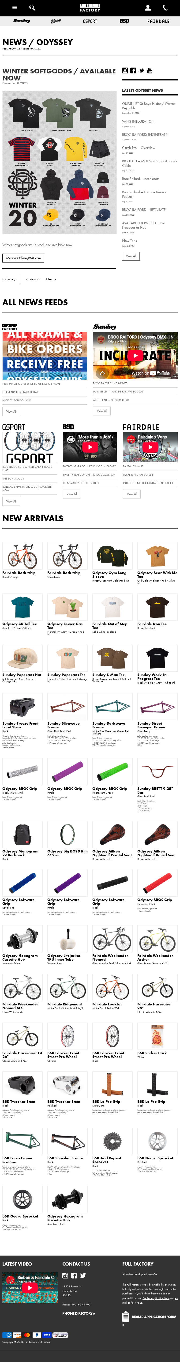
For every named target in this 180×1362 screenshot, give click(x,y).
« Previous (33, 279)
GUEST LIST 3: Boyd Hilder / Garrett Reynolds (148, 105)
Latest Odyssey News (142, 90)
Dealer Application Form (155, 1298)
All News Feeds (35, 302)
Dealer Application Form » (149, 1320)
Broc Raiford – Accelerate (141, 178)
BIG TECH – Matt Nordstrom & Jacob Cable (149, 163)
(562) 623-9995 (80, 1304)
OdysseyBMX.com (29, 48)
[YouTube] (150, 70)
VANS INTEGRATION (138, 121)
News (14, 42)
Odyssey (54, 42)
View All (131, 256)
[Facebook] (133, 70)
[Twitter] (141, 70)
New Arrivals (33, 518)
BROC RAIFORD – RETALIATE (144, 209)
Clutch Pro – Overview (138, 147)
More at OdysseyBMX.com (23, 258)
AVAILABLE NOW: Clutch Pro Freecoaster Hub (143, 225)
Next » (51, 279)
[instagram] (125, 70)
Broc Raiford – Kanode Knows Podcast (144, 194)
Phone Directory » (78, 1313)
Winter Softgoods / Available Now (59, 74)
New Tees (129, 240)
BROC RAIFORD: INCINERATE (144, 134)
